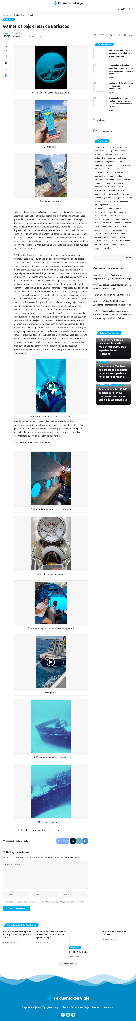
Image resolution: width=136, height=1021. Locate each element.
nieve (97, 223)
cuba (108, 183)
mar (96, 215)
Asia (110, 60)
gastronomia (109, 197)
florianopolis (114, 194)
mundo (125, 219)
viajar (106, 244)
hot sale (107, 201)
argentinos (110, 161)
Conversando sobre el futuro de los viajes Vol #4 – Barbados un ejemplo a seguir (51, 934)
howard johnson (121, 201)
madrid (113, 212)
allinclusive (100, 158)
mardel (104, 215)
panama (118, 223)
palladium (107, 223)
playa (123, 226)
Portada (5, 15)
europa (121, 190)
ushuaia (113, 241)
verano (98, 244)
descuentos (118, 183)
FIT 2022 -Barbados (78, 952)
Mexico (111, 77)
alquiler (111, 158)
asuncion (98, 165)
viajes (114, 244)
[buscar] (118, 9)
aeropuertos (112, 151)
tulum (122, 237)
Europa (103, 361)
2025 (104, 147)
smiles (124, 233)
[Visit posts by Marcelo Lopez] (7, 35)
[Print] (119, 35)
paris (97, 226)
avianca (109, 165)
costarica (99, 183)
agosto (124, 151)
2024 (97, 147)
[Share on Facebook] (107, 35)
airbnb (97, 154)
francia (98, 197)
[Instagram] (63, 1015)
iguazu (119, 205)
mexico (122, 215)
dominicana (110, 187)
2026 (111, 147)
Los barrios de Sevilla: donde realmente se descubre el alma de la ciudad (121, 86)
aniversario (123, 158)
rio (126, 230)
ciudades (99, 179)
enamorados (100, 190)
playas (97, 230)
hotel (129, 197)
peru (116, 226)
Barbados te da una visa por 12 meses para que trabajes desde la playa (17, 934)
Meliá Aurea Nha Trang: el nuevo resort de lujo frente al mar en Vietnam (120, 53)
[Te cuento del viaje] (68, 3)
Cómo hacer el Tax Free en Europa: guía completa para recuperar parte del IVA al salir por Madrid (113, 371)
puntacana (117, 230)
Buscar (128, 258)
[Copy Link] (115, 35)
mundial (115, 219)
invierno (108, 208)
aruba (120, 161)
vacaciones (125, 241)
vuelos (97, 248)
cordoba (127, 179)
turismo (98, 241)
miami (97, 219)
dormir (121, 187)
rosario (98, 233)
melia (113, 215)
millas (106, 219)
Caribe (103, 384)
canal (111, 176)
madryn (122, 212)
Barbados (8, 20)
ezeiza (97, 194)
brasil (107, 172)
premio (107, 230)
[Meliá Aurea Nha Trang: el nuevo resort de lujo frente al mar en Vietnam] (100, 54)
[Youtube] (68, 1015)
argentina (99, 161)
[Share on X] (111, 35)
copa (119, 179)
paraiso (128, 223)
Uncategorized (116, 384)
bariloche (121, 169)
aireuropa (107, 154)
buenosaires (118, 172)
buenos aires (100, 176)
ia (112, 205)
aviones (126, 165)
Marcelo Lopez (18, 33)
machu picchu (101, 212)
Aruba (111, 110)
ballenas (98, 169)
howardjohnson (101, 205)
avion (117, 165)
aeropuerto (99, 151)
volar (122, 244)
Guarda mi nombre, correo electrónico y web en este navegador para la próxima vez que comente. (45, 902)
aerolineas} (122, 147)
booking (98, 172)
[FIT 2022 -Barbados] (84, 939)
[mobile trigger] (5, 9)
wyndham (108, 248)
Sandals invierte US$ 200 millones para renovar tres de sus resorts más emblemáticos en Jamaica (113, 394)
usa (105, 241)
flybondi (125, 194)
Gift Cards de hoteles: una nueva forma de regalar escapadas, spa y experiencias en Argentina (112, 346)
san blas (114, 233)
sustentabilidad (101, 237)
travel (113, 237)
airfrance (119, 154)
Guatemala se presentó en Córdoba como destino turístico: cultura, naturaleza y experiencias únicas (112, 315)
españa (111, 92)
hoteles (98, 201)
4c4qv (96, 294)
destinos (98, 187)
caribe (119, 176)
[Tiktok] (73, 1015)
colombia (110, 179)
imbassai (98, 208)
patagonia (106, 226)
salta (106, 233)
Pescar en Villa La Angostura (116, 294)
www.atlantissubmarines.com (34, 442)
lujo (125, 208)
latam (118, 208)
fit (104, 194)
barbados (109, 169)
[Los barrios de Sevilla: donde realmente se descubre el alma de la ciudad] (100, 87)
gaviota (121, 197)
